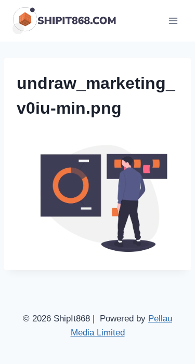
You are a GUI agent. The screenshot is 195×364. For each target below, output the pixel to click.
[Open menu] (173, 20)
